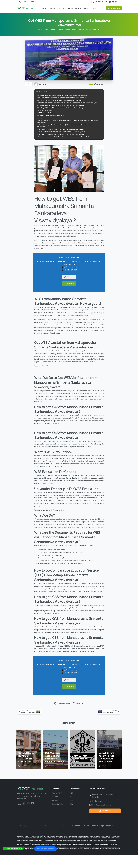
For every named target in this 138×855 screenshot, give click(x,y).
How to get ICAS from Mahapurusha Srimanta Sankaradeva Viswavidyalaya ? (61, 105)
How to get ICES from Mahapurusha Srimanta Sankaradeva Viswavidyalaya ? (62, 134)
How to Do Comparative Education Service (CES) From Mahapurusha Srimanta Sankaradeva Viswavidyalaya (66, 126)
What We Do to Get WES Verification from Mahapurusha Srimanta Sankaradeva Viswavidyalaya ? (67, 103)
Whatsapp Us (70, 283)
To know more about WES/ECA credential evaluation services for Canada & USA (62, 95)
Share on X (79, 703)
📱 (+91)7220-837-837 (69, 270)
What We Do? (43, 118)
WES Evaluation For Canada (46, 113)
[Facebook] (110, 2)
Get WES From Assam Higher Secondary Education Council (55, 757)
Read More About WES (42, 366)
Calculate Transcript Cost (45, 849)
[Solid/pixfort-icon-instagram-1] (19, 803)
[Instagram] (116, 2)
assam (46, 29)
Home (40, 29)
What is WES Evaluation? (45, 110)
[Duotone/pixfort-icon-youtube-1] (28, 803)
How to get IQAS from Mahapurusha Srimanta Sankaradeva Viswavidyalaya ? (62, 132)
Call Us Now (70, 277)
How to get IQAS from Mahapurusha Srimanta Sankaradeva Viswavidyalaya (61, 108)
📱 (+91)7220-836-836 (69, 267)
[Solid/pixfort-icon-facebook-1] (32, 803)
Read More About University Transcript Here (49, 510)
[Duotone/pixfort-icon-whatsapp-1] (24, 803)
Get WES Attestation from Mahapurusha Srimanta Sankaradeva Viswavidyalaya (62, 100)
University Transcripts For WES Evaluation (51, 115)
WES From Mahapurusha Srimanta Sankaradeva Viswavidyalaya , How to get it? (62, 98)
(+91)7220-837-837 (101, 2)
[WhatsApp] (119, 2)
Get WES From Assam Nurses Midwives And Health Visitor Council (106, 757)
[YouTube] (113, 2)
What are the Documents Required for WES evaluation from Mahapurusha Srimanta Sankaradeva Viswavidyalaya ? (67, 121)
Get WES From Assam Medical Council (80, 758)
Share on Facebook (63, 703)
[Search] (102, 8)
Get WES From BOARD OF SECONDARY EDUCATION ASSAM (26, 757)
